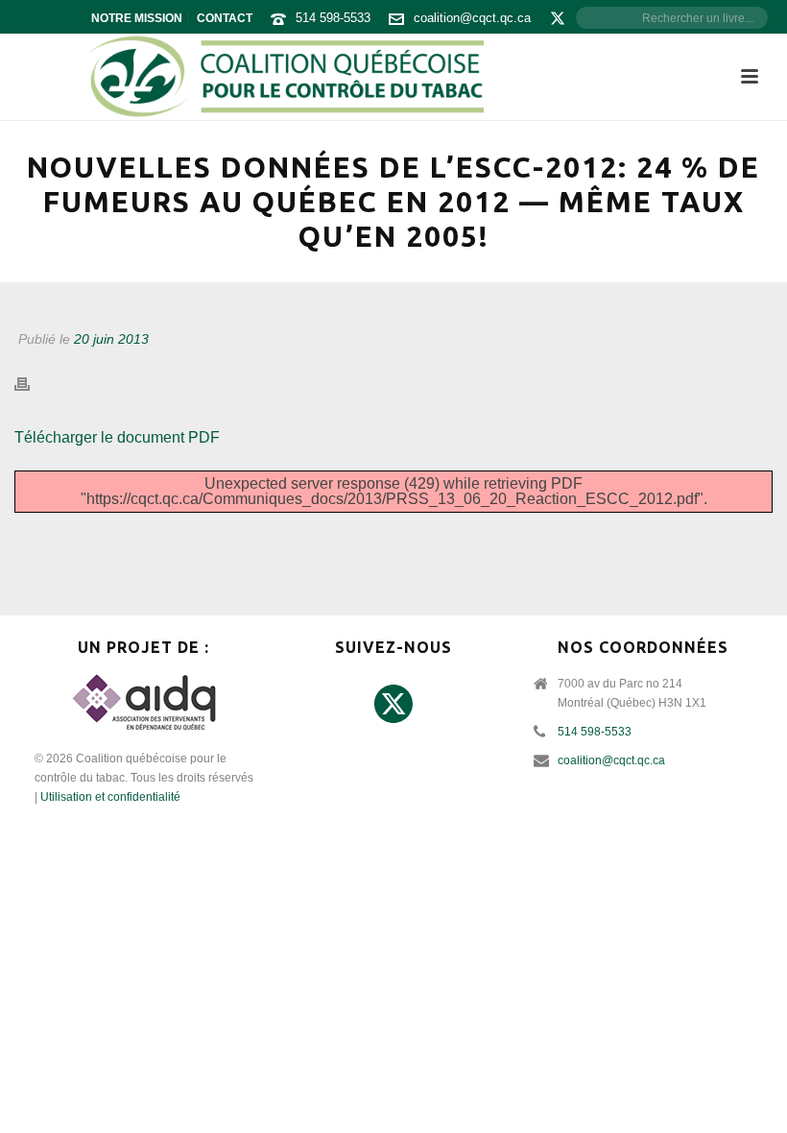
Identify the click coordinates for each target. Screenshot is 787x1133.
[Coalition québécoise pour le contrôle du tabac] (285, 77)
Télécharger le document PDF (117, 437)
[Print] (31, 385)
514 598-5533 (333, 18)
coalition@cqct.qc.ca (472, 18)
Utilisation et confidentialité (110, 797)
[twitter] (393, 705)
